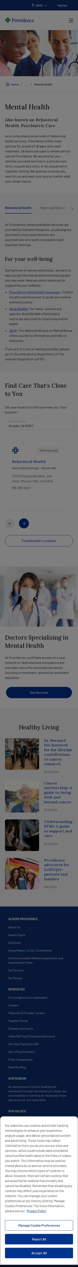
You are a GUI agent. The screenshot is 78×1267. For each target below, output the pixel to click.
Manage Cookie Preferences (39, 1225)
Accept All (39, 1253)
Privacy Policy (36, 1211)
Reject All (39, 1239)
